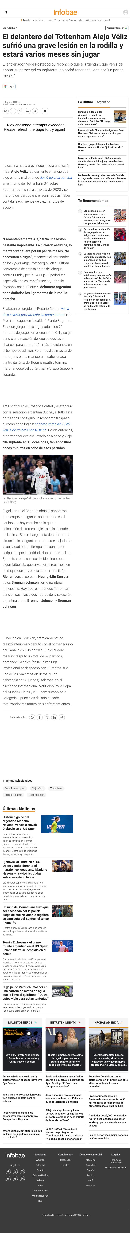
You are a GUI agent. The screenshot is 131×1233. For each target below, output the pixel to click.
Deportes (9, 27)
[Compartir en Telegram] (35, 111)
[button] (5, 12)
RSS (40, 1201)
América (40, 1160)
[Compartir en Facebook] (13, 111)
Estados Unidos (40, 1175)
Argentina (91, 1160)
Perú (40, 1185)
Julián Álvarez (39, 20)
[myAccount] (125, 12)
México (40, 1180)
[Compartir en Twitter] (20, 111)
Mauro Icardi (104, 20)
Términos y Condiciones (116, 1161)
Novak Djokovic (69, 20)
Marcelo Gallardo (87, 20)
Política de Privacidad (116, 1167)
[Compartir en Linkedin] (28, 111)
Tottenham (56, 788)
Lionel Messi (54, 20)
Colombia (40, 1165)
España (40, 1170)
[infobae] (65, 12)
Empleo (65, 1165)
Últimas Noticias (40, 1195)
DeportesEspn (36, 794)
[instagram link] (22, 1171)
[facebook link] (8, 1171)
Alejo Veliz (37, 788)
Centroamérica (40, 1190)
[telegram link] (15, 1178)
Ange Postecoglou (15, 788)
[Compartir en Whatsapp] (6, 111)
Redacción (65, 1160)
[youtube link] (8, 1178)
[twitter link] (15, 1171)
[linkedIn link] (22, 1178)
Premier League (13, 794)
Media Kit (90, 1185)
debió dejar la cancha (56, 178)
